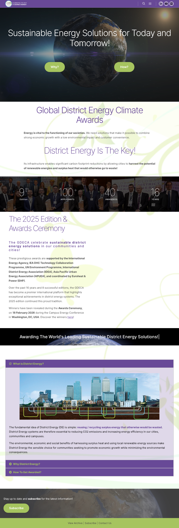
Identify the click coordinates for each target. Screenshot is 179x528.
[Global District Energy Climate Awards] (16, 4)
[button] (55, 67)
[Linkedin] (161, 3)
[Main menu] (150, 3)
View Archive (75, 523)
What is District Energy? (28, 363)
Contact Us (105, 523)
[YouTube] (166, 3)
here (70, 317)
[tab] (89, 364)
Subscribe (90, 523)
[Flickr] (171, 3)
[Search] (144, 3)
